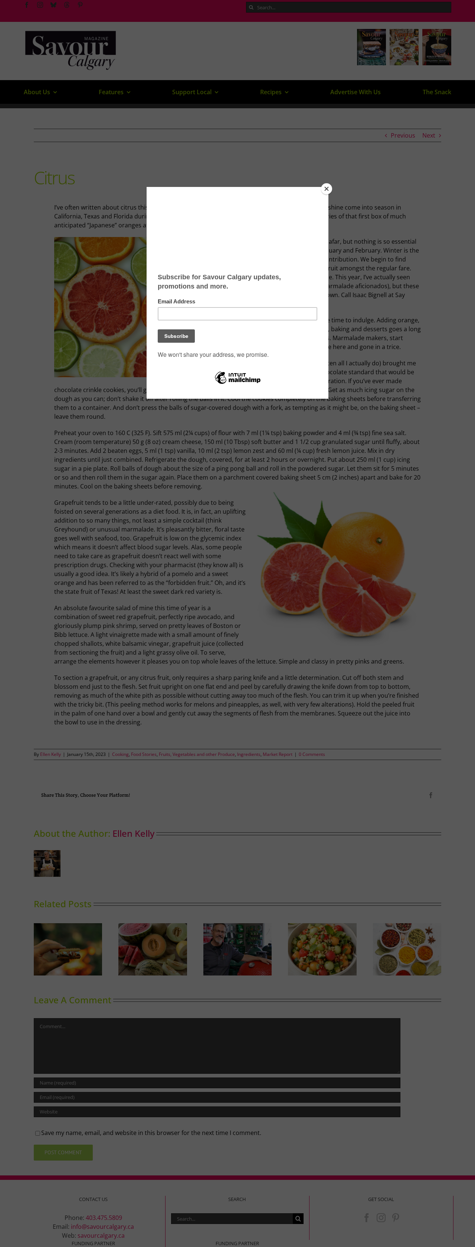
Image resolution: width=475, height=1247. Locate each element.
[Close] (326, 188)
